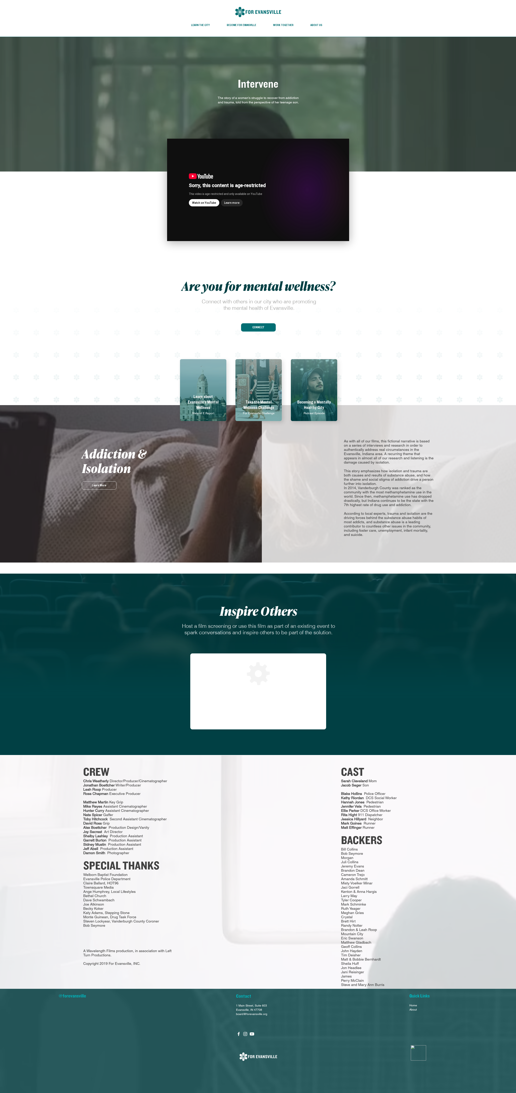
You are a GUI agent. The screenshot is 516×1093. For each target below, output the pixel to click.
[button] (258, 327)
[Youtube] (252, 1034)
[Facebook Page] (238, 1034)
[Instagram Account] (245, 1034)
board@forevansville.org (251, 1014)
